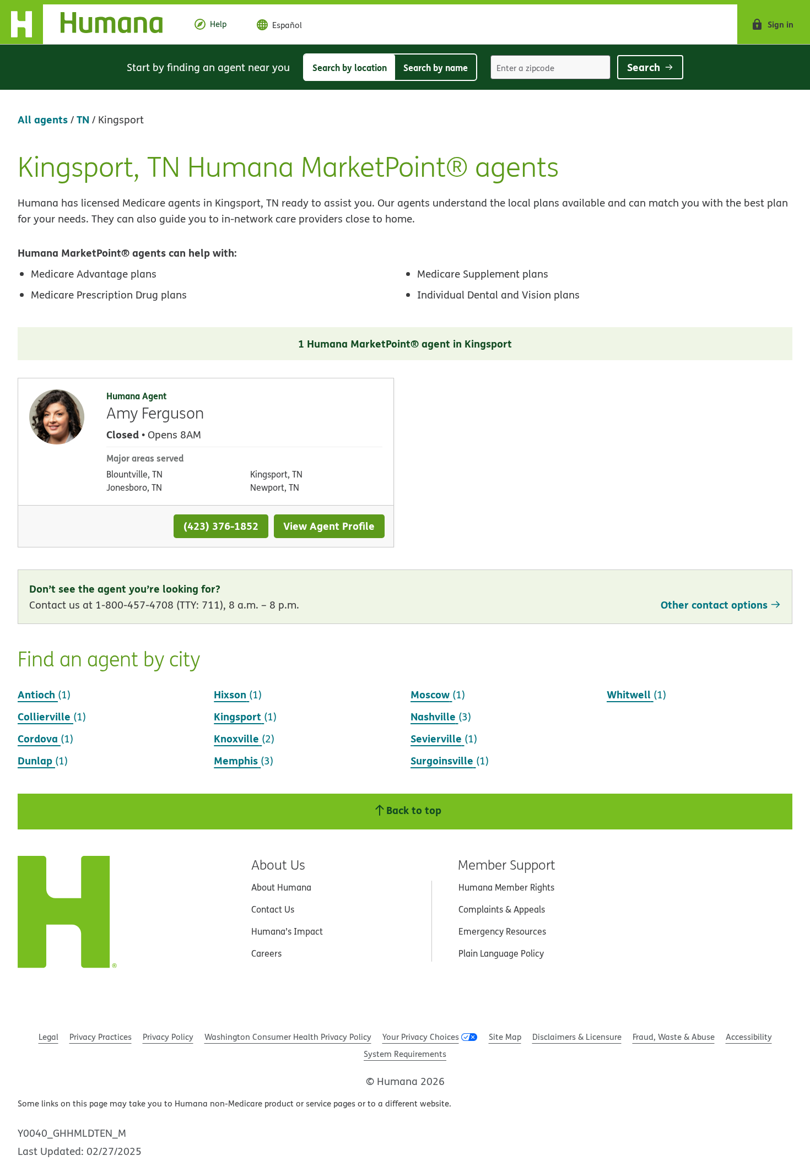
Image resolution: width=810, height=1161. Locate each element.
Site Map (505, 1037)
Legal (48, 1037)
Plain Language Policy (501, 953)
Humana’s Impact (287, 931)
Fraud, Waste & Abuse (674, 1037)
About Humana (281, 887)
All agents (43, 119)
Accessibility (749, 1037)
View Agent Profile (329, 525)
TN (83, 119)
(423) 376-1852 (220, 525)
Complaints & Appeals (501, 909)
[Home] (90, 24)
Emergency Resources (502, 931)
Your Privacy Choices (420, 1037)
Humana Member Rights (506, 887)
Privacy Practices (100, 1037)
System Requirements (405, 1054)
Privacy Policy (168, 1037)
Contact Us (272, 909)
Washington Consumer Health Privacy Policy (287, 1037)
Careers (266, 953)
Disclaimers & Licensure (577, 1037)
